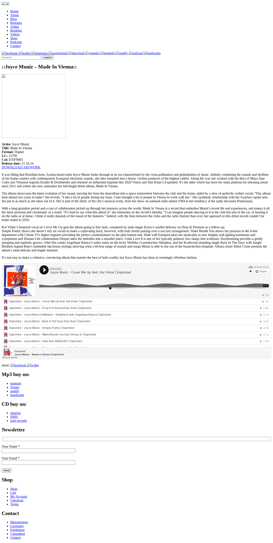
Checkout (16, 500)
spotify (14, 391)
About (14, 15)
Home (14, 11)
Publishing (17, 530)
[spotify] (122, 53)
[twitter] (24, 53)
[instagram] (39, 53)
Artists (14, 26)
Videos (15, 34)
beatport (15, 383)
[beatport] (107, 53)
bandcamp (17, 395)
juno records (18, 420)
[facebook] (10, 53)
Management (19, 522)
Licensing (16, 526)
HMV (14, 417)
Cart (13, 492)
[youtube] (92, 53)
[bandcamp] (152, 53)
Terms (14, 504)
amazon (15, 413)
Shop (13, 38)
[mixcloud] (76, 53)
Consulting (17, 534)
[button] (48, 57)
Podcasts (16, 42)
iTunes (14, 387)
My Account (18, 496)
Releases (16, 23)
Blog (13, 19)
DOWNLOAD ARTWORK (21, 167)
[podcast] (136, 53)
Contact (15, 46)
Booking (16, 30)
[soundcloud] (58, 53)
